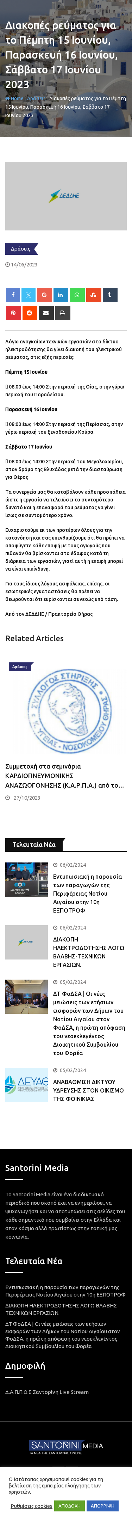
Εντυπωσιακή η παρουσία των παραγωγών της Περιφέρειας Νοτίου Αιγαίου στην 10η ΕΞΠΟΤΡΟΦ (87, 893)
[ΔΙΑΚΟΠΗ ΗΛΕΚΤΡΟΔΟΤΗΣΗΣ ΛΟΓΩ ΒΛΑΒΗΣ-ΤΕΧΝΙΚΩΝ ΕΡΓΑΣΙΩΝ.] (26, 942)
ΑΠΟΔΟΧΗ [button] (69, 1505)
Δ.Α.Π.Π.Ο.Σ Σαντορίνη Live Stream (47, 1392)
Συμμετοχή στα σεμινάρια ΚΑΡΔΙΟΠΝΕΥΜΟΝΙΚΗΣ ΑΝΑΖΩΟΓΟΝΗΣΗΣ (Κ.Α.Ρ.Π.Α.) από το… (64, 776)
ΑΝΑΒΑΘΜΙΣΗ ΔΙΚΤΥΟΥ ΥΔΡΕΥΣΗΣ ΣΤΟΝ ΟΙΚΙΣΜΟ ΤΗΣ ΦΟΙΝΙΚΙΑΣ (88, 1090)
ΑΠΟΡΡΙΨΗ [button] (102, 1505)
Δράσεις (36, 98)
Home (17, 98)
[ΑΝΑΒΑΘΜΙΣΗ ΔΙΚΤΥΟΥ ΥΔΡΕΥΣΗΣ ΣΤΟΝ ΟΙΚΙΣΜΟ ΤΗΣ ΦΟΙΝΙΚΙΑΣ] (26, 1085)
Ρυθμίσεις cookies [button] (31, 1506)
